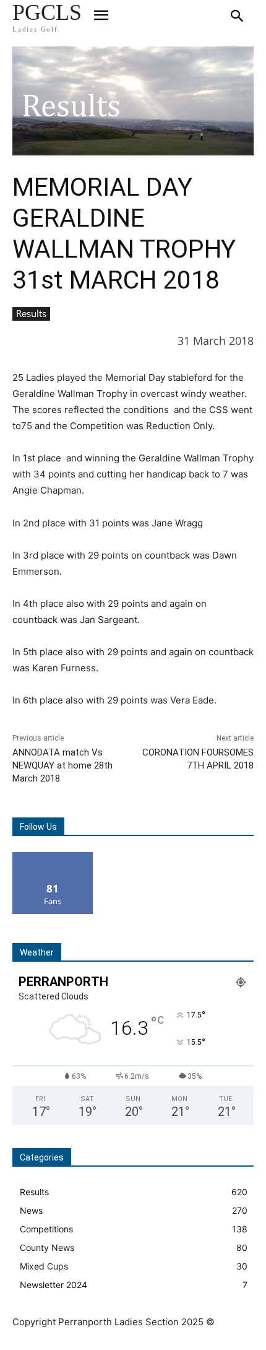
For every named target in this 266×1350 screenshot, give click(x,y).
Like (53, 856)
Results (31, 313)
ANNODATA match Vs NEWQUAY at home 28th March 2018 (62, 765)
